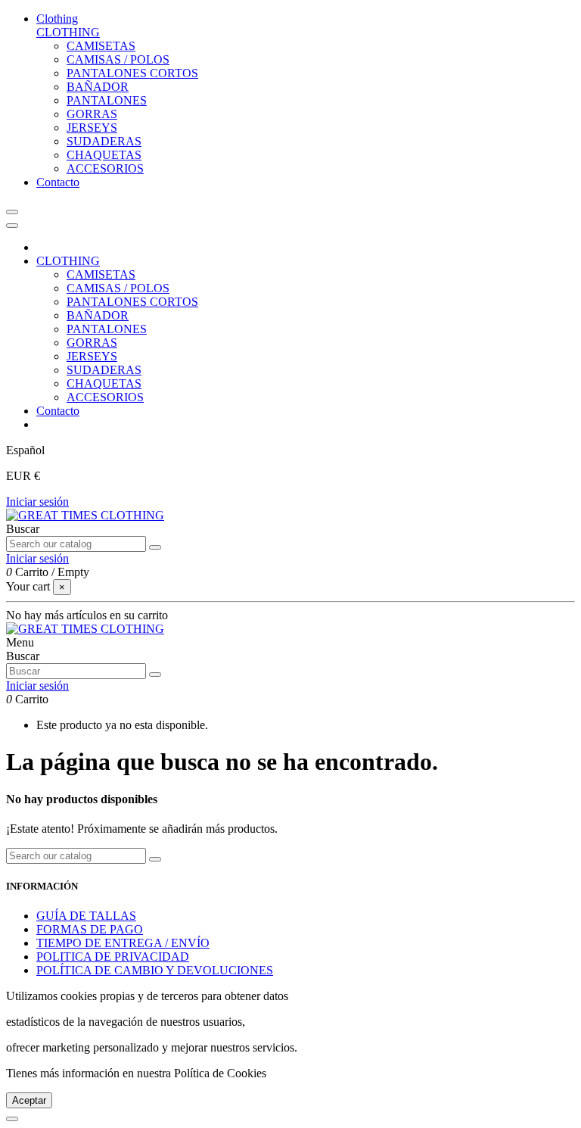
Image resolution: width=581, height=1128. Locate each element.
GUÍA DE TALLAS (86, 915)
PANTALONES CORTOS (132, 73)
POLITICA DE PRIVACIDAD (112, 956)
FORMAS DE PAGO (89, 929)
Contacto (57, 410)
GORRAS (92, 114)
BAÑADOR (98, 86)
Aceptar (29, 1100)
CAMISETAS (101, 45)
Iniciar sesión (37, 501)
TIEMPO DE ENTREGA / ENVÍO (123, 942)
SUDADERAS (104, 141)
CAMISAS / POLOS (118, 59)
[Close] (12, 225)
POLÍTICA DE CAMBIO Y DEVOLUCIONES (154, 970)
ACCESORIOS (105, 168)
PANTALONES (107, 100)
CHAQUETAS (104, 154)
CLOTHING (68, 32)
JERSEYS (92, 127)
